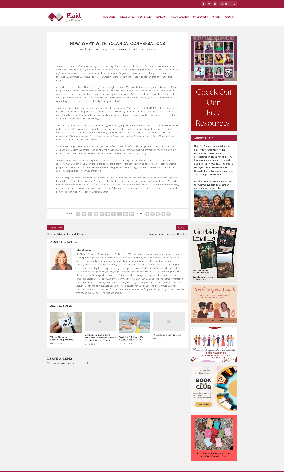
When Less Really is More (167, 335)
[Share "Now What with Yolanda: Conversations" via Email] (125, 214)
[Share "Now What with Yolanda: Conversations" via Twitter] (84, 214)
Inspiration (161, 17)
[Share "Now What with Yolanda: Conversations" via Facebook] (78, 214)
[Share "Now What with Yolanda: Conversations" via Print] (131, 214)
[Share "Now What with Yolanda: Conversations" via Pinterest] (102, 214)
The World (133, 49)
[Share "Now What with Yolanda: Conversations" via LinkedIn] (108, 214)
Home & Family (145, 17)
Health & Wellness (180, 17)
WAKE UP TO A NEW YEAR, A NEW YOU (131, 338)
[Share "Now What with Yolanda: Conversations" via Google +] (90, 214)
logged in (64, 363)
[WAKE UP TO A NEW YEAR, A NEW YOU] (134, 322)
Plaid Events (109, 17)
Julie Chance (95, 49)
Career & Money (127, 17)
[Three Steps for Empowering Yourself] (66, 322)
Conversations (200, 17)
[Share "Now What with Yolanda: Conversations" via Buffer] (114, 214)
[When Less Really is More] (169, 321)
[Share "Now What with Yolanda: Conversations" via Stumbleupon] (119, 214)
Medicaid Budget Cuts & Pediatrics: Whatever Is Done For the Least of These (100, 338)
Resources (229, 17)
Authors (216, 17)
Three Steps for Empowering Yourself (62, 338)
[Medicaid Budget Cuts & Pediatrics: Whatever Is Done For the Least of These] (100, 321)
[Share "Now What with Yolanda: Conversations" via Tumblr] (96, 214)
